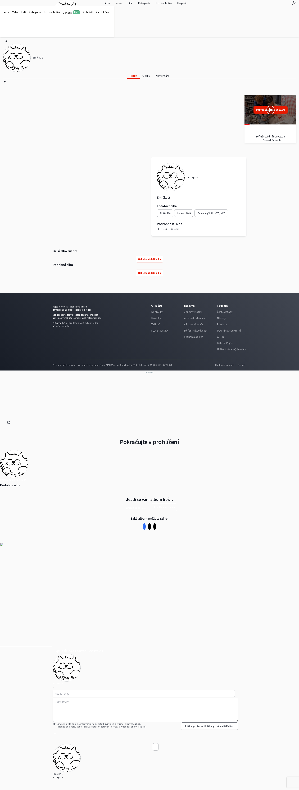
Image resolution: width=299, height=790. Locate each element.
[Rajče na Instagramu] (55, 333)
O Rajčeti (156, 305)
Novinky (156, 318)
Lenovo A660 (184, 213)
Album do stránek (194, 318)
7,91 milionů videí (89, 322)
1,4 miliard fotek (70, 322)
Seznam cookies (193, 336)
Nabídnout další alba (149, 259)
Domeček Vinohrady (272, 140)
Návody (221, 318)
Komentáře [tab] (162, 75)
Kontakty (156, 312)
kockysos (58, 777)
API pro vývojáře (193, 324)
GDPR (220, 336)
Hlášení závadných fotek (231, 349)
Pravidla (222, 324)
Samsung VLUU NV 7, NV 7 (211, 213)
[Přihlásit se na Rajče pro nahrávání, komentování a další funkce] (294, 3)
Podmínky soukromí (229, 330)
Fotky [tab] (133, 75)
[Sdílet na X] (149, 526)
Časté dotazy (224, 312)
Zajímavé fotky (193, 312)
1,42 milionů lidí (62, 326)
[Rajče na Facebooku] (53, 333)
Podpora (222, 305)
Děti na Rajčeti (225, 343)
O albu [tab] (146, 75)
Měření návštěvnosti (196, 330)
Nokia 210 (165, 213)
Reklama (189, 305)
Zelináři (155, 324)
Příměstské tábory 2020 (270, 136)
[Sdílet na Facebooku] (144, 526)
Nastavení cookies (224, 365)
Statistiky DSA (159, 330)
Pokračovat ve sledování (270, 109)
